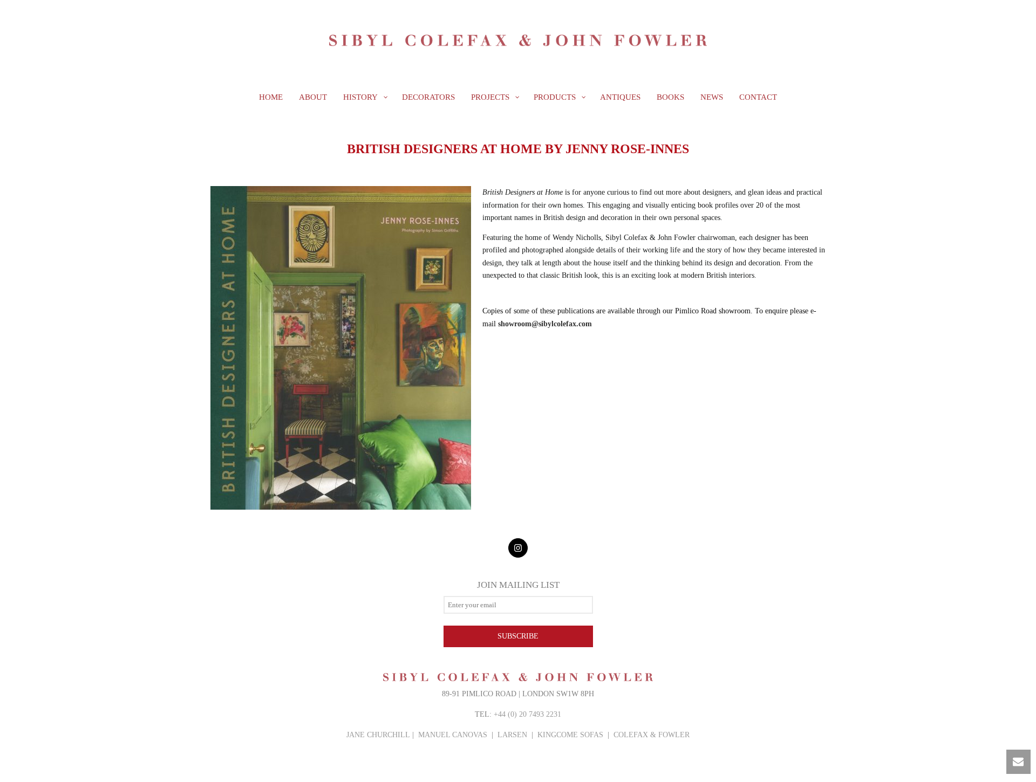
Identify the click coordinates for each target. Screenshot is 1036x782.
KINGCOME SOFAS (570, 735)
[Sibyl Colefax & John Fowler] (518, 40)
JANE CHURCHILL (378, 735)
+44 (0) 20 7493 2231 (527, 714)
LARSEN (512, 735)
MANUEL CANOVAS (452, 735)
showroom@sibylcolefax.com (545, 324)
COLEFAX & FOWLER (652, 735)
